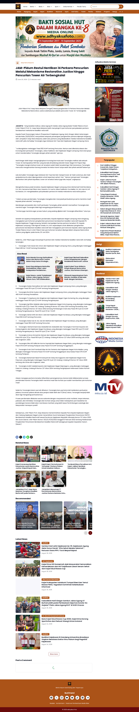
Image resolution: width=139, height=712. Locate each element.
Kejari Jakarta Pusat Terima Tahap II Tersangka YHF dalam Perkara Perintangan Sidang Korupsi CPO (110, 182)
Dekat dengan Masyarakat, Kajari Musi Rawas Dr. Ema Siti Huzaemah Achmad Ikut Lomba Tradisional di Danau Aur (111, 211)
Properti (107, 12)
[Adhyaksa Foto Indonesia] (18, 6)
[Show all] (121, 244)
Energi (115, 12)
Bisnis (40, 7)
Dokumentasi (67, 7)
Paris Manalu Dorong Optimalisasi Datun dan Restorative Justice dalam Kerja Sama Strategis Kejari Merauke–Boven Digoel (39, 259)
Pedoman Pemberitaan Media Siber (77, 703)
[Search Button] (121, 6)
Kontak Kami (60, 703)
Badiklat (50, 12)
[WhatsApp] (27, 437)
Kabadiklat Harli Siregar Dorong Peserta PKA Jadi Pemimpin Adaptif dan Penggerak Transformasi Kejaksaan (110, 174)
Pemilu (90, 12)
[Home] (17, 63)
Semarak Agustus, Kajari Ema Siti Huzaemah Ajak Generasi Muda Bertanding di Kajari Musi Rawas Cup (110, 218)
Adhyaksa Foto (72, 709)
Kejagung (27, 12)
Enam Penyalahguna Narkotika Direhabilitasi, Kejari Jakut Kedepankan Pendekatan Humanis (38, 268)
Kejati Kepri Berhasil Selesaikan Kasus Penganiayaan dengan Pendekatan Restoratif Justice (76, 259)
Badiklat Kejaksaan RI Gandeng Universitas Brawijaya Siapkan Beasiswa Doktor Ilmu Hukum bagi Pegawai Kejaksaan (65, 639)
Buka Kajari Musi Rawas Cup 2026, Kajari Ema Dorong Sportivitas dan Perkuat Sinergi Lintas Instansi (65, 620)
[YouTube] (67, 698)
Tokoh (83, 12)
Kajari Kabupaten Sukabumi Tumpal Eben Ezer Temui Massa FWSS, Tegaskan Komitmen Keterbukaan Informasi (65, 584)
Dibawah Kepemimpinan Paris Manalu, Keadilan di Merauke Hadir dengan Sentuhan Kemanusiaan (76, 277)
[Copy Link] (31, 437)
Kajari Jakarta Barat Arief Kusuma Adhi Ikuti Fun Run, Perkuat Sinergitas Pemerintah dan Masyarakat (110, 225)
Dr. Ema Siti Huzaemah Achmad (53, 616)
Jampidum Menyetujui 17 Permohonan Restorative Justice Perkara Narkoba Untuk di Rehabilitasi (54, 491)
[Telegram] (24, 437)
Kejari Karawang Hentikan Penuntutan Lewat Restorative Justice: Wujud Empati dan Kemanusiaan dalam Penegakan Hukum (27, 466)
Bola (48, 7)
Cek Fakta (74, 12)
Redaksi (52, 703)
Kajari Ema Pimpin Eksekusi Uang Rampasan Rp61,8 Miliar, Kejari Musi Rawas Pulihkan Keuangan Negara (110, 233)
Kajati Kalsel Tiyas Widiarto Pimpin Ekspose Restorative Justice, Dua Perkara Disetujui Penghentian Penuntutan (75, 268)
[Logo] (69, 683)
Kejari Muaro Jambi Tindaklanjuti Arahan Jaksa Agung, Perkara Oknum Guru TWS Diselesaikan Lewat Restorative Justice (39, 277)
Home (25, 7)
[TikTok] (77, 698)
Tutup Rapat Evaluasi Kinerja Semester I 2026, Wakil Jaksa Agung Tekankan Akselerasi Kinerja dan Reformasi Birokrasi (109, 196)
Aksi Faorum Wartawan (51, 579)
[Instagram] (62, 698)
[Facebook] (17, 437)
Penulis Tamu (81, 7)
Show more (54, 654)
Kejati (35, 12)
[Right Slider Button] (121, 12)
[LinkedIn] (82, 698)
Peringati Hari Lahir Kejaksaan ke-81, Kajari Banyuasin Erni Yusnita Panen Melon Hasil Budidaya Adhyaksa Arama (111, 204)
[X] (20, 437)
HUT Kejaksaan (48, 561)
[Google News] (72, 698)
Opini (66, 12)
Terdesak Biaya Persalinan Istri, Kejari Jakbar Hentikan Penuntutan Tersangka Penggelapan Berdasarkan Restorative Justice (80, 466)
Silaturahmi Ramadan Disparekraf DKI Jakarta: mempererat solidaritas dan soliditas (112, 260)
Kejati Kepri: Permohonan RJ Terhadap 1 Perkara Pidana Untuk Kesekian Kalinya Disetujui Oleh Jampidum (53, 466)
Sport (56, 7)
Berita (32, 7)
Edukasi (98, 12)
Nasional (59, 12)
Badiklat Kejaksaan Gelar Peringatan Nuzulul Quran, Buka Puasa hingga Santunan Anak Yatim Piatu (113, 251)
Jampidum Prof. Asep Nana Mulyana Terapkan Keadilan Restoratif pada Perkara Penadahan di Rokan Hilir (26, 491)
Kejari (42, 12)
